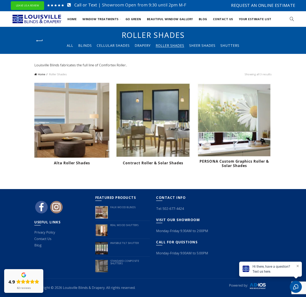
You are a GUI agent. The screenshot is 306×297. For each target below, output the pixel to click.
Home (72, 19)
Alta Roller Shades (72, 163)
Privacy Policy (44, 232)
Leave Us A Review (27, 5)
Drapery (143, 45)
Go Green (133, 19)
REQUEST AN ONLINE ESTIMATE (263, 5)
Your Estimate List (255, 19)
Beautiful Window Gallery (170, 19)
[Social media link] (41, 209)
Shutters (229, 45)
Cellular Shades (113, 45)
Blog (203, 19)
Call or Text (85, 5)
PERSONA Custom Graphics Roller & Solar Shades (234, 163)
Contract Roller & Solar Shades (153, 163)
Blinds (85, 45)
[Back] (39, 41)
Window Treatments (100, 19)
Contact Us (223, 19)
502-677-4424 (173, 208)
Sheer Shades (202, 45)
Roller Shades (170, 45)
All (70, 45)
